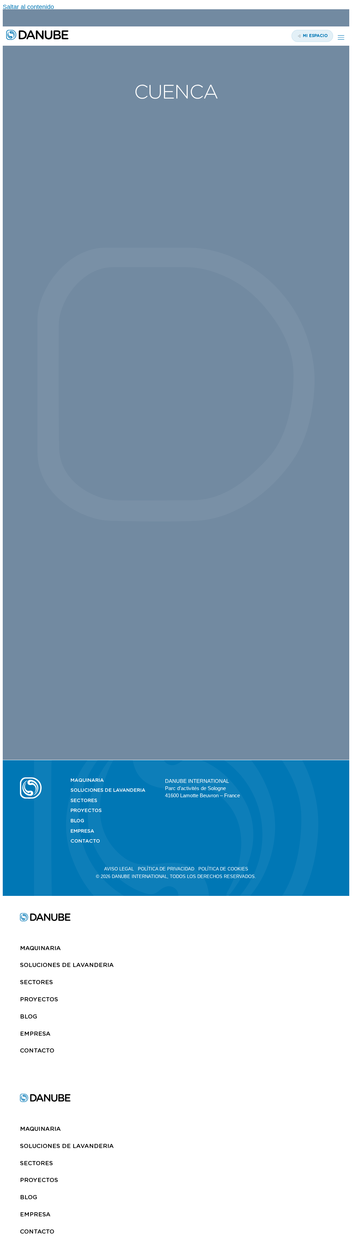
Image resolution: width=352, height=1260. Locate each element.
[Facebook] (317, 780)
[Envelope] (329, 780)
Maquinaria (87, 780)
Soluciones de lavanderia (107, 790)
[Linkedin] (281, 780)
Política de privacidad (166, 868)
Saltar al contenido (28, 6)
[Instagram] (305, 780)
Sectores (83, 800)
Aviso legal (119, 868)
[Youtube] (293, 780)
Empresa (82, 831)
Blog (77, 820)
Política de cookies (223, 868)
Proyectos (86, 810)
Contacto (85, 841)
